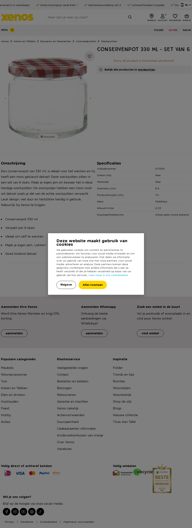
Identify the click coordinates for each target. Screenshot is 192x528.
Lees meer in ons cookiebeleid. (108, 275)
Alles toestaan (93, 285)
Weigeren (66, 284)
